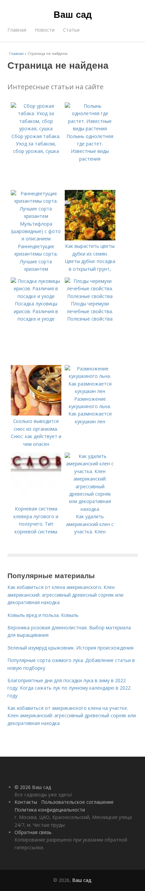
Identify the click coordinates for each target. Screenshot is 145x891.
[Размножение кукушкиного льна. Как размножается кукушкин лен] (90, 391)
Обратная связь (33, 832)
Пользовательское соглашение (77, 802)
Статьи (71, 30)
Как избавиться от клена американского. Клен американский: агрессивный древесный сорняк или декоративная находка (65, 594)
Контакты (25, 802)
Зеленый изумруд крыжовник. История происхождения (70, 648)
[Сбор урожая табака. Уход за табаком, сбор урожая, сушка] (36, 128)
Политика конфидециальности (49, 809)
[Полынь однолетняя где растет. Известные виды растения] (90, 128)
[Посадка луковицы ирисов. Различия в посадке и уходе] (36, 296)
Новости (45, 30)
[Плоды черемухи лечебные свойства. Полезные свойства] (90, 296)
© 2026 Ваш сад (32, 787)
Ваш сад (73, 14)
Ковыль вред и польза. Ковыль (43, 615)
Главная (16, 30)
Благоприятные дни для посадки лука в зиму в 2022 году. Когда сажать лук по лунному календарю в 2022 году (68, 688)
